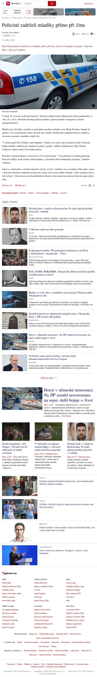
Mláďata (55, 193)
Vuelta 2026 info (40, 583)
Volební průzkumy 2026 (11, 586)
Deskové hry (86, 651)
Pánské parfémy (59, 655)
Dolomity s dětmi (40, 627)
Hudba (31, 278)
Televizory (33, 655)
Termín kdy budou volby (11, 593)
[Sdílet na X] (93, 185)
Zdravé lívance (8, 617)
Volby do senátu (8, 597)
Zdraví (31, 299)
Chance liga (71, 583)
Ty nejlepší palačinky (10, 610)
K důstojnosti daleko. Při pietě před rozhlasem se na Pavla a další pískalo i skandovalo (58, 252)
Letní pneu (75, 651)
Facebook (11, 664)
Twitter (19, 664)
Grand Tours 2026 (41, 601)
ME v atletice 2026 (73, 593)
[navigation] (3, 4)
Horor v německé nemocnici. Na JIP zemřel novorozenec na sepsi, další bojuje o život (59, 336)
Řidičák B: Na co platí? (75, 620)
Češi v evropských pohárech (47, 638)
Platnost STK (71, 627)
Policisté (22, 193)
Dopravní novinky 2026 (75, 617)
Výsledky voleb (8, 590)
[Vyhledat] (52, 3)
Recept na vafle (8, 624)
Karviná (64, 193)
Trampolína (44, 642)
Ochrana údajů (82, 664)
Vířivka (53, 646)
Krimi (31, 215)
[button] (48, 82)
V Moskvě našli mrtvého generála (46, 229)
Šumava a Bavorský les (43, 617)
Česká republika (42, 193)
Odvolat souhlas (37, 667)
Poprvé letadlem (40, 613)
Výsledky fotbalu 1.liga (75, 586)
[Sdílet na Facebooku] (90, 185)
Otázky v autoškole (73, 624)
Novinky (5, 32)
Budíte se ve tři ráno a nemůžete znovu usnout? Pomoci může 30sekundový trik (60, 294)
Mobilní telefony (30, 651)
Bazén (19, 642)
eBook (77, 34)
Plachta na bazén (31, 642)
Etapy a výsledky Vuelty (43, 586)
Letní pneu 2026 (72, 610)
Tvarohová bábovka (10, 620)
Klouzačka (65, 642)
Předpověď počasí (46, 634)
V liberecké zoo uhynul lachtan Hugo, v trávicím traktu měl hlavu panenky (48, 446)
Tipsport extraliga (73, 590)
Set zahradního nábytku (81, 642)
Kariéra (36, 664)
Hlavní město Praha (36, 257)
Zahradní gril (44, 646)
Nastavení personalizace (56, 667)
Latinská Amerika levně (43, 624)
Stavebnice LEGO (46, 651)
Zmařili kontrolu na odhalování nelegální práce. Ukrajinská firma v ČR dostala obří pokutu (59, 315)
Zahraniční (32, 362)
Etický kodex (69, 664)
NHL (68, 601)
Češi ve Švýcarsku (41, 620)
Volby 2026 (6, 583)
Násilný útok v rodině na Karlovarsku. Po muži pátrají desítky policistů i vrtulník (61, 210)
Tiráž (43, 664)
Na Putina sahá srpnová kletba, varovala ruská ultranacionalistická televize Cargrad (52, 357)
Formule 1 (70, 597)
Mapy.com (33, 634)
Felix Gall (38, 597)
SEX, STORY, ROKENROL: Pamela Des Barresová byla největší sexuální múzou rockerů (62, 273)
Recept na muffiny (9, 613)
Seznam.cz (88, 4)
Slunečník (55, 642)
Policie (31, 193)
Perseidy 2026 (62, 634)
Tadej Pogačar (40, 593)
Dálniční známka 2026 (75, 613)
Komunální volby (8, 601)
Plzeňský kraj (34, 320)
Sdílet (87, 34)
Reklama (27, 664)
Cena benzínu (75, 634)
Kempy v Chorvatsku (42, 610)
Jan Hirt (37, 590)
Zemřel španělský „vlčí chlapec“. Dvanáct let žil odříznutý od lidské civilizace (14, 448)
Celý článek (66, 416)
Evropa (31, 233)
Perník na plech (8, 627)
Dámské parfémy (62, 651)
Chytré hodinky (45, 655)
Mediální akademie (54, 664)
